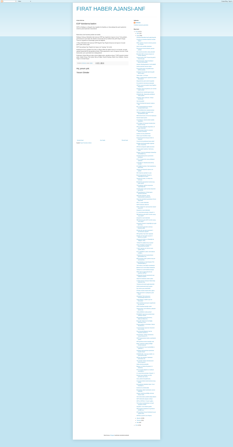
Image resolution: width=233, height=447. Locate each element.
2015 (136, 31)
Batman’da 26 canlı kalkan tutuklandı (146, 267)
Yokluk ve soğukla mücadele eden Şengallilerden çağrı (145, 113)
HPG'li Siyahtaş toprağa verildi (144, 306)
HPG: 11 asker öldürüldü (143, 202)
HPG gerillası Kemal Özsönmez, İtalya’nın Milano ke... (144, 318)
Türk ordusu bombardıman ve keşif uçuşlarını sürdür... (145, 404)
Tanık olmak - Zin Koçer (142, 75)
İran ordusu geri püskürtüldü (143, 288)
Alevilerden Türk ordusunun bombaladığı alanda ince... (144, 297)
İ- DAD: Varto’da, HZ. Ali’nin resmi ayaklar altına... (145, 249)
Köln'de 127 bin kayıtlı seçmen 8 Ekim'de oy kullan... (144, 236)
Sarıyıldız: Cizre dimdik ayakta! (144, 406)
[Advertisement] (102, 126)
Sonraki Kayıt (80, 140)
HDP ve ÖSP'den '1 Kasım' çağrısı (145, 401)
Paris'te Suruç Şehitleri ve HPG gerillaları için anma (144, 376)
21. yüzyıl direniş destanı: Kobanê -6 (145, 212)
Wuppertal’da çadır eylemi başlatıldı (145, 81)
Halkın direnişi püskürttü (142, 364)
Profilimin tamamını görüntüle (141, 25)
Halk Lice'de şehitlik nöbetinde (144, 46)
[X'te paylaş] (100, 63)
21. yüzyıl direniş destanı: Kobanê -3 (145, 373)
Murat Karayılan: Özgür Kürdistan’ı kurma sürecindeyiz (145, 61)
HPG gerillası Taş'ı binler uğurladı (145, 233)
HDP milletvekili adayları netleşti (144, 399)
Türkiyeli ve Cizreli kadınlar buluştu (145, 269)
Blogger (112, 435)
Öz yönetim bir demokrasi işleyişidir (145, 83)
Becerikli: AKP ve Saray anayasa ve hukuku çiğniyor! (145, 54)
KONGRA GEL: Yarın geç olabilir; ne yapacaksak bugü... (145, 354)
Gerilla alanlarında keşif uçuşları (144, 286)
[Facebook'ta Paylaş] (101, 63)
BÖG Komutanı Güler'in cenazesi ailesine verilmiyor (145, 131)
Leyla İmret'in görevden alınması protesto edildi (145, 227)
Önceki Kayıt (125, 140)
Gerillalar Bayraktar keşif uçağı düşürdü (146, 37)
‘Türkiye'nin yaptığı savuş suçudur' (145, 242)
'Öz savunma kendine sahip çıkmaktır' (146, 52)
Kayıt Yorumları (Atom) (85, 143)
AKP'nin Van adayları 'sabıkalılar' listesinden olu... (145, 358)
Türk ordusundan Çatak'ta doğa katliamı (146, 396)
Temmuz (139, 420)
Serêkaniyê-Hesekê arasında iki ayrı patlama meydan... (145, 276)
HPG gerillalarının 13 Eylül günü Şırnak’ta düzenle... (144, 193)
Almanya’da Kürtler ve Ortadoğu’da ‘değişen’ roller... (145, 240)
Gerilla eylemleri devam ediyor (144, 66)
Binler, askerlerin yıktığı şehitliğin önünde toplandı (145, 344)
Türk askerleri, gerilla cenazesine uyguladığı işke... (145, 186)
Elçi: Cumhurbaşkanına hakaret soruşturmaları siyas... (144, 107)
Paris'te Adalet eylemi (142, 117)
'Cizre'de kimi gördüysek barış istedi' (145, 141)
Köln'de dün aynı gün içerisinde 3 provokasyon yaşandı (145, 231)
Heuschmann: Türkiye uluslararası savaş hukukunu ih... (145, 335)
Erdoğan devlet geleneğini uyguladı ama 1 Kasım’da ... (145, 144)
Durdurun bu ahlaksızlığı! (143, 387)
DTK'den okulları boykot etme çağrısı (146, 290)
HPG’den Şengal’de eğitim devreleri (145, 146)
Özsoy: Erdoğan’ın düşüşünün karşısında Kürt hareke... (144, 245)
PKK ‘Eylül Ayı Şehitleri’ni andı (144, 173)
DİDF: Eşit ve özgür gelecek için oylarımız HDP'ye (144, 272)
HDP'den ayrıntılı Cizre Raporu (144, 415)
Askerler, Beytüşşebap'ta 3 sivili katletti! (146, 64)
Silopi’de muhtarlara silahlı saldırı (145, 278)
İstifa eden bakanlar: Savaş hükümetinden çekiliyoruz (144, 196)
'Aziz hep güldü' (140, 101)
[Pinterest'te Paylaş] (103, 63)
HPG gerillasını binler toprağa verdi (145, 341)
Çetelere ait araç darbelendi (143, 133)
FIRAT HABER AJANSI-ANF (110, 9)
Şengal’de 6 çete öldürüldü (143, 210)
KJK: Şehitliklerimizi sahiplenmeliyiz (145, 110)
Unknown (138, 22)
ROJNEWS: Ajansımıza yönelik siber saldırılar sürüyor (145, 315)
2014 (136, 425)
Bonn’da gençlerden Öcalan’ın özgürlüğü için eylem (144, 176)
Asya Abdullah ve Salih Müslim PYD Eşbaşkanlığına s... (145, 262)
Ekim (138, 33)
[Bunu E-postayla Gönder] (96, 63)
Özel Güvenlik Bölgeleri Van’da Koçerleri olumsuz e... (144, 332)
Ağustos (139, 418)
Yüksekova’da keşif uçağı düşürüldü (145, 284)
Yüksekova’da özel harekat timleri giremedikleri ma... (145, 256)
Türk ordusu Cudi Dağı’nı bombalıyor (146, 265)
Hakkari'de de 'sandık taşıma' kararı (145, 92)
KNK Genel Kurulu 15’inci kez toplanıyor (146, 115)
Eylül (138, 35)
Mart (138, 422)
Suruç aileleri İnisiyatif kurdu (143, 378)
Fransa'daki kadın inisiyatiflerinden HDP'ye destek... (145, 69)
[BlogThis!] (98, 63)
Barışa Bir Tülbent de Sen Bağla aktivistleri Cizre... (144, 321)
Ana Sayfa (102, 140)
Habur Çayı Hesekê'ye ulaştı (144, 135)
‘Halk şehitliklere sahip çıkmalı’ (144, 312)
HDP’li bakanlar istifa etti (143, 204)
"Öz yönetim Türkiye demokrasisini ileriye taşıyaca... (145, 361)
